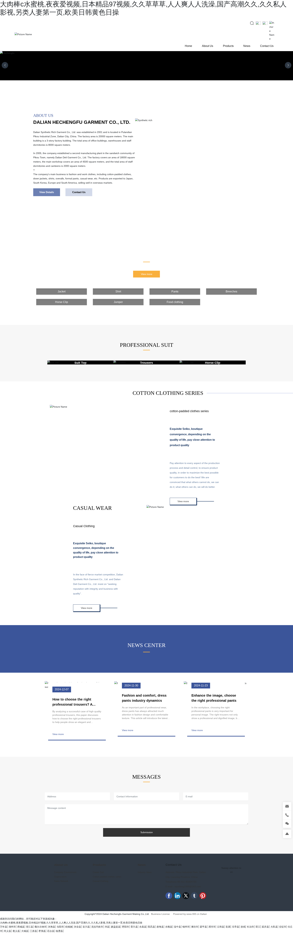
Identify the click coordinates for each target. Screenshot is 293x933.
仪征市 (282, 926)
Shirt (118, 291)
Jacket (61, 291)
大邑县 (274, 926)
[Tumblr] (194, 895)
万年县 (3, 926)
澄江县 (29, 926)
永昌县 (142, 926)
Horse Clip (61, 302)
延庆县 (265, 926)
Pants (174, 291)
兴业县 (77, 926)
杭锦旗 (68, 926)
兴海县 (51, 926)
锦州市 (186, 926)
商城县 (20, 926)
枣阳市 (125, 926)
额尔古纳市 (40, 926)
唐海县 (160, 926)
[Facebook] (168, 895)
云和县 (220, 926)
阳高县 (151, 926)
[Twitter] (185, 895)
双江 (258, 926)
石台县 (50, 931)
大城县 (24, 931)
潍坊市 (194, 926)
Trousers (146, 362)
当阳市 (60, 926)
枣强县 (42, 931)
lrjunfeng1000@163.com (188, 886)
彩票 (228, 926)
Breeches (231, 291)
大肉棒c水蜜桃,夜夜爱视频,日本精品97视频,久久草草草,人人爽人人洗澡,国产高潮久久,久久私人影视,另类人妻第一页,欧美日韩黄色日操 (71, 922)
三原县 (33, 931)
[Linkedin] (177, 895)
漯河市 (212, 926)
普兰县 (134, 926)
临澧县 (59, 931)
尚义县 (7, 931)
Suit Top (80, 362)
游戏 (243, 926)
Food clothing (175, 302)
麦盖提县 (115, 926)
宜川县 (86, 926)
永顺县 (168, 926)
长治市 (250, 926)
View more (58, 734)
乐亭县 (235, 926)
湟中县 (177, 926)
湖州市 (12, 926)
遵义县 (16, 931)
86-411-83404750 (187, 881)
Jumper (118, 302)
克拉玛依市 (97, 926)
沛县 (107, 926)
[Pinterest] (202, 895)
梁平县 (203, 926)
